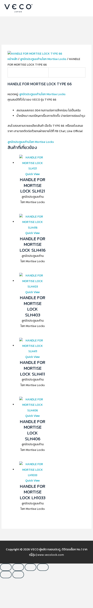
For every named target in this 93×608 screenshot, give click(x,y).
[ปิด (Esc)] (43, 567)
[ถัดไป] (18, 574)
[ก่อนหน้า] (6, 574)
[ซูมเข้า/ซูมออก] (6, 567)
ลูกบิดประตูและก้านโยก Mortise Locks (43, 59)
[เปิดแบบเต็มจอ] (18, 567)
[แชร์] (30, 567)
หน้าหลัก (13, 59)
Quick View (32, 174)
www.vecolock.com (50, 555)
